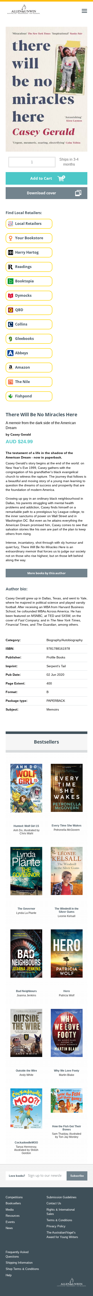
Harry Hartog (27, 252)
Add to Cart (41, 178)
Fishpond (23, 396)
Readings (23, 266)
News (9, 1228)
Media (10, 1209)
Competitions (14, 1197)
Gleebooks (24, 338)
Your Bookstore (29, 237)
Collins (21, 324)
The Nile (22, 381)
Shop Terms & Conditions (22, 1269)
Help (9, 1275)
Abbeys (21, 352)
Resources (13, 1215)
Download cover (41, 193)
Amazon (22, 367)
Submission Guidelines (61, 1197)
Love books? (17, 1176)
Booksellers (13, 1203)
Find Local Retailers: (24, 212)
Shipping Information (19, 1262)
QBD (19, 309)
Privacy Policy (55, 1226)
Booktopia (24, 281)
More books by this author (46, 573)
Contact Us (53, 1203)
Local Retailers (28, 223)
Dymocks (23, 295)
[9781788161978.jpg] (47, 89)
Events (10, 1222)
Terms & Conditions (59, 1220)
